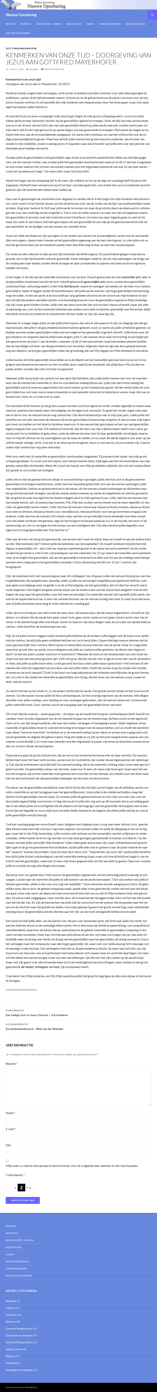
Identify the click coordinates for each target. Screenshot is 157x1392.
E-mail (11, 1129)
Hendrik (33, 69)
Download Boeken (110, 24)
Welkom (10, 24)
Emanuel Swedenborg (19, 1328)
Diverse (10, 1321)
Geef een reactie (54, 69)
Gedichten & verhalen (19, 1335)
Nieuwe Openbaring (21, 15)
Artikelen (25, 24)
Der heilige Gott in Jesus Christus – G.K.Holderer (37, 1013)
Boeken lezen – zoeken (48, 24)
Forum (90, 24)
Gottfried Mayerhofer (21, 48)
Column (10, 1307)
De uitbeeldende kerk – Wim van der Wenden (34, 1026)
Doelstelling (74, 24)
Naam (11, 1113)
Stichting (11, 1363)
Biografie (11, 1301)
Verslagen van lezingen (19, 1369)
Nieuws (10, 1356)
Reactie (12, 1063)
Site (8, 1145)
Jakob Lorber (13, 1349)
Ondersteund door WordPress (22, 1387)
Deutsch (11, 1314)
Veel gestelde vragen (18, 33)
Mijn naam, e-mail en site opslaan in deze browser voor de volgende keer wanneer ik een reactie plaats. (72, 1165)
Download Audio (135, 24)
